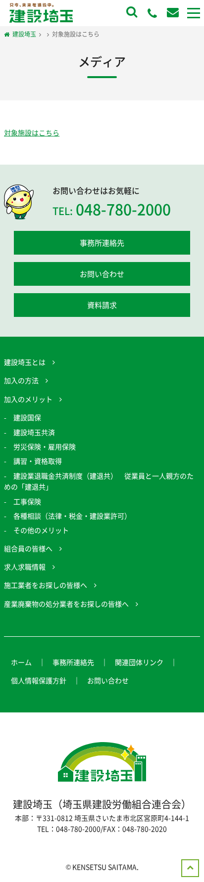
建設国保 (27, 417)
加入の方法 (21, 380)
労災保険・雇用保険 (44, 446)
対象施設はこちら (31, 132)
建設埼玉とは (25, 362)
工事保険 (27, 501)
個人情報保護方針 (38, 680)
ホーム (21, 662)
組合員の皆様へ (28, 548)
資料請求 (102, 305)
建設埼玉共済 (34, 432)
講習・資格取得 (37, 461)
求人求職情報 (25, 567)
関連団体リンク (139, 662)
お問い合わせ (102, 273)
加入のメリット (28, 399)
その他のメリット (41, 530)
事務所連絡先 (102, 242)
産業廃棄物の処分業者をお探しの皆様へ (66, 604)
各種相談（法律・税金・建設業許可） (72, 516)
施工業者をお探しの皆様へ (45, 585)
